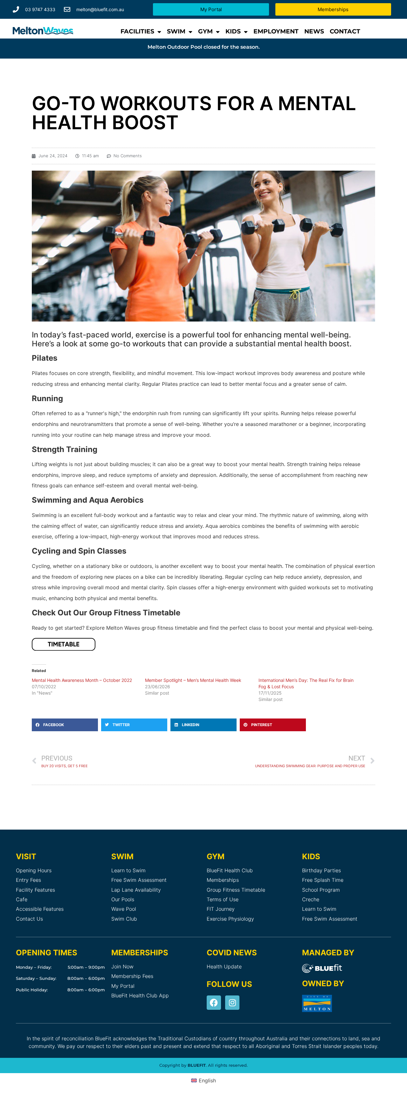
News (314, 31)
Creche (310, 899)
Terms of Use (222, 899)
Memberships (223, 880)
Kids (233, 31)
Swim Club (124, 919)
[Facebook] (214, 1002)
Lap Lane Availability (136, 890)
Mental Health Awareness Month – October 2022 (82, 680)
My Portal (123, 986)
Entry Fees (28, 880)
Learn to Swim (128, 870)
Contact (345, 31)
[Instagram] (232, 1002)
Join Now (122, 966)
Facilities (137, 31)
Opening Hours (34, 870)
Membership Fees (132, 976)
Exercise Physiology (230, 919)
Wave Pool (123, 909)
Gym (205, 31)
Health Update (224, 966)
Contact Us (29, 919)
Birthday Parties (321, 870)
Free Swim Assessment (139, 880)
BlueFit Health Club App (140, 995)
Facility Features (35, 890)
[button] (65, 724)
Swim (176, 31)
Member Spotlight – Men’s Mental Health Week (193, 680)
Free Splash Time (322, 880)
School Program (321, 890)
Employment (276, 31)
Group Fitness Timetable (236, 890)
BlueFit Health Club (230, 870)
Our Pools (122, 899)
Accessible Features (40, 909)
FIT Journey (221, 909)
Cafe (21, 899)
